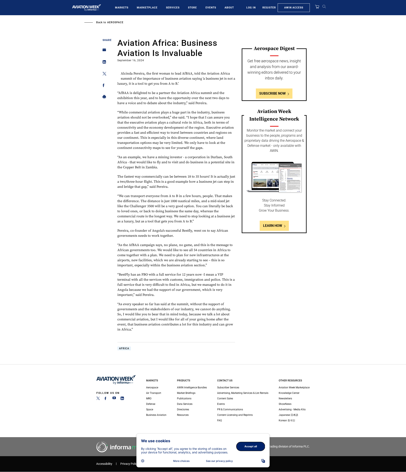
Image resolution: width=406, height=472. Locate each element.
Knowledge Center (289, 393)
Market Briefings (186, 393)
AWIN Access (293, 7)
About (229, 7)
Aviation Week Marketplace (294, 387)
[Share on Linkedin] (103, 62)
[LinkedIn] (122, 399)
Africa (124, 348)
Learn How (272, 226)
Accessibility (104, 464)
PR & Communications (230, 409)
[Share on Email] (103, 51)
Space (149, 409)
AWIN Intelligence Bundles (192, 387)
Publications (184, 398)
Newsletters (285, 398)
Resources (183, 415)
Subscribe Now (272, 93)
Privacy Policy (129, 464)
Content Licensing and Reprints (235, 415)
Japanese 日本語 (288, 415)
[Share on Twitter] (103, 74)
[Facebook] (106, 399)
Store (192, 7)
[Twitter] (98, 399)
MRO (148, 398)
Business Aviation (156, 415)
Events (211, 7)
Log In (251, 7)
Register (269, 7)
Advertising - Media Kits (292, 409)
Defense (150, 404)
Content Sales (225, 398)
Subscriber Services (228, 387)
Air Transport (153, 393)
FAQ (219, 420)
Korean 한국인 (287, 420)
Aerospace (115, 22)
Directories (183, 409)
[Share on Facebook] (103, 86)
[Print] (103, 97)
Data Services (184, 404)
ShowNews (285, 404)
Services (173, 7)
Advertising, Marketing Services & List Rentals (242, 393)
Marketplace (147, 7)
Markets (121, 7)
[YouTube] (114, 399)
